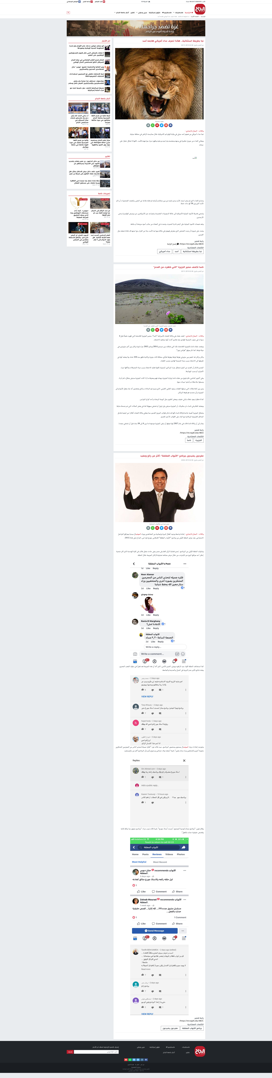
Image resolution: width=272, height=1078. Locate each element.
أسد (176, 251)
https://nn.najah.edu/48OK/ (191, 244)
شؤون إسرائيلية (154, 12)
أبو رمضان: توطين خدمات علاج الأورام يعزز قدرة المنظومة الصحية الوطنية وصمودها (86, 47)
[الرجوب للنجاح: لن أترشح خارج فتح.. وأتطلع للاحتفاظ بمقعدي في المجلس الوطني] (78, 227)
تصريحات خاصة (104, 193)
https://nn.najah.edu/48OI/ (192, 432)
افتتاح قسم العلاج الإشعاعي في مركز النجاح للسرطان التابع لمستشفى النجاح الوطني (87, 61)
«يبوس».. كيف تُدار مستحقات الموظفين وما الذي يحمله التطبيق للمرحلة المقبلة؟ (79, 214)
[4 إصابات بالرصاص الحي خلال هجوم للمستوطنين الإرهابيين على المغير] (107, 54)
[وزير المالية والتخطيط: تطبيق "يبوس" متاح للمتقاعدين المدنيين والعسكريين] (107, 68)
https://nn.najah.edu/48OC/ (191, 1020)
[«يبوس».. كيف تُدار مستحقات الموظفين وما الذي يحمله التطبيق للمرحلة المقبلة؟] (78, 203)
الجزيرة (199, 440)
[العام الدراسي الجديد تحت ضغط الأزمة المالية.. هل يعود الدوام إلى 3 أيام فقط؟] (100, 227)
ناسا (189, 440)
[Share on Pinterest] (157, 125)
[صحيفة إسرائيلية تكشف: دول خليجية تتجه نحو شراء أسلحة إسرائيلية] (107, 89)
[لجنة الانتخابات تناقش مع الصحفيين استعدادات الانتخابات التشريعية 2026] (107, 75)
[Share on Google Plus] (166, 125)
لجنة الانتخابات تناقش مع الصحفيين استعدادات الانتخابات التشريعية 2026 (86, 75)
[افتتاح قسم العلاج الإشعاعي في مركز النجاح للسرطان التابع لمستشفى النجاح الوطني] (107, 61)
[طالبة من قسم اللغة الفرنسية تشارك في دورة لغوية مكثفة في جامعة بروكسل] (78, 132)
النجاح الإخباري (200, 9)
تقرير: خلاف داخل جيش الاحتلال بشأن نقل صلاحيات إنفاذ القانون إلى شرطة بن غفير (84, 172)
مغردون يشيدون (170, 1028)
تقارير (133, 12)
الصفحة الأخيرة (195, 16)
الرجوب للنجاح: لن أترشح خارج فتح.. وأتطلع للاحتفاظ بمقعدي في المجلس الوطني (78, 238)
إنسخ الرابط (172, 244)
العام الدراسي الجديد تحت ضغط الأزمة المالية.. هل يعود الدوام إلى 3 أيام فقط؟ (100, 238)
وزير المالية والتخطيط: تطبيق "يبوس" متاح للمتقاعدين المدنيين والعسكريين (88, 68)
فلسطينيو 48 (166, 12)
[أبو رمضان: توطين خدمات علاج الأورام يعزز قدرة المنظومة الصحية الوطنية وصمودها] (107, 47)
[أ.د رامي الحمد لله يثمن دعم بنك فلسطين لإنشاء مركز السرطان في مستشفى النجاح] (78, 108)
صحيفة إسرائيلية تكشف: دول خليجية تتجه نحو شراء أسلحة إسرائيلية (87, 89)
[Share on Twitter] (162, 125)
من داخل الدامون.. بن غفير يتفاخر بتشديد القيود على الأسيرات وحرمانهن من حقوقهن (84, 163)
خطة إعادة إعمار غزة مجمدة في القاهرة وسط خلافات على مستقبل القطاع (85, 182)
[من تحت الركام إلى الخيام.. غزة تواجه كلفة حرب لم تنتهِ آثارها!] (100, 203)
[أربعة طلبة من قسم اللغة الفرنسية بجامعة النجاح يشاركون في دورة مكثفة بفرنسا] (100, 108)
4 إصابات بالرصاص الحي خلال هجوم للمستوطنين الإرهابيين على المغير (86, 54)
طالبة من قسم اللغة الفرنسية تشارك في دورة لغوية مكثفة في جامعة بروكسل (78, 143)
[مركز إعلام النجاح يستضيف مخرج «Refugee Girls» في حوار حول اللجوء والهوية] (100, 132)
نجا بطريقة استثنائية (192, 251)
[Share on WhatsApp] (153, 125)
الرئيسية (203, 16)
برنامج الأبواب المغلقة (192, 1028)
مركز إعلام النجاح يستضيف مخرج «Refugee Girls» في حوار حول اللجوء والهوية (100, 142)
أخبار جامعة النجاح (122, 12)
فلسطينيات (178, 12)
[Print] (148, 125)
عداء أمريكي (164, 251)
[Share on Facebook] (170, 125)
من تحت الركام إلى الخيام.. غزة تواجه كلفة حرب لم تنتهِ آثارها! (100, 213)
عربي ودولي (142, 12)
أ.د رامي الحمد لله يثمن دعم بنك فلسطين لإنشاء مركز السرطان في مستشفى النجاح (79, 119)
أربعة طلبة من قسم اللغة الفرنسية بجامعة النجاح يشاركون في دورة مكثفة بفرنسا (100, 119)
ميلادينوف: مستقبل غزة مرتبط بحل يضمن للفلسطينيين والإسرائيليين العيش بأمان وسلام (86, 82)
